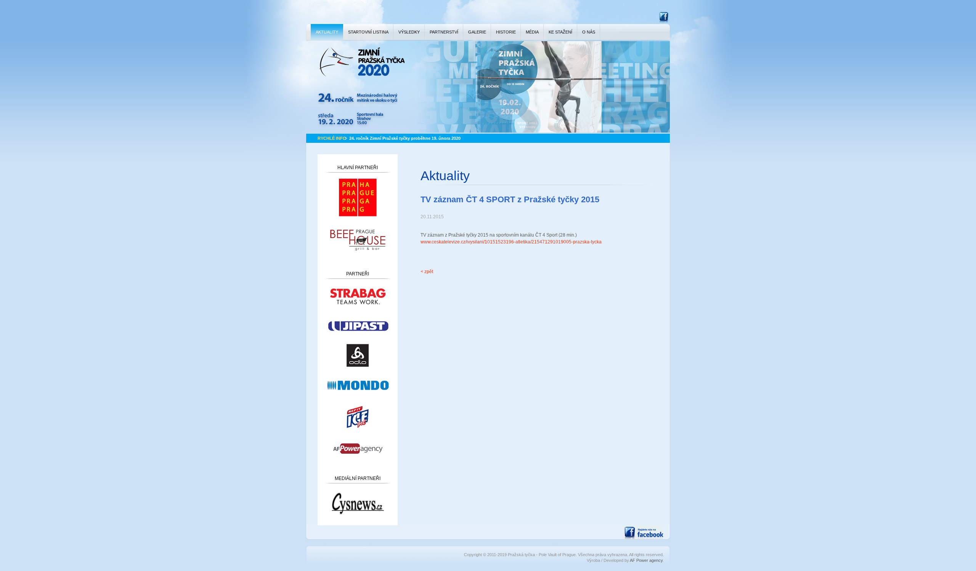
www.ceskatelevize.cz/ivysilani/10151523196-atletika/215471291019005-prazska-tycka (511, 242)
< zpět (427, 271)
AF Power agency (646, 560)
